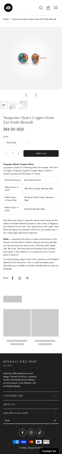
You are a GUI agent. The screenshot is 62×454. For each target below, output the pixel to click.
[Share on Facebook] (12, 278)
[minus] (6, 153)
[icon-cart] (48, 7)
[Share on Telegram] (27, 278)
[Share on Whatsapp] (19, 278)
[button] (41, 153)
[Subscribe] (55, 420)
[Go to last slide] (26, 95)
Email (7, 420)
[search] (40, 7)
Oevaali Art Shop (34, 447)
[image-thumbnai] (4, 105)
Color (5, 136)
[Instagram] (31, 432)
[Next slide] (35, 95)
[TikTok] (39, 432)
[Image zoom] (31, 58)
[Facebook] (22, 432)
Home (6, 19)
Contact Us (49, 451)
